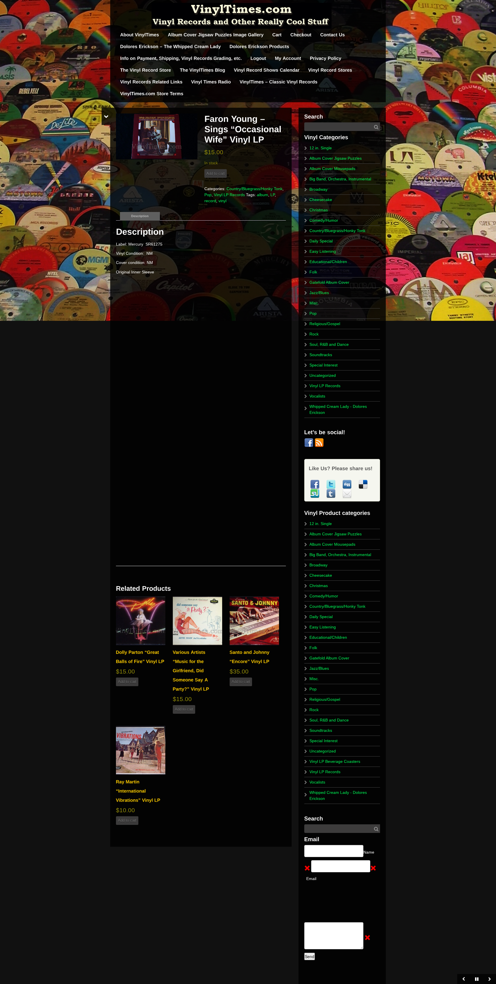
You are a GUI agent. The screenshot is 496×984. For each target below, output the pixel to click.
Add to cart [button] (127, 682)
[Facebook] (309, 442)
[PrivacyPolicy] (326, 58)
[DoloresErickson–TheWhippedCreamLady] (170, 47)
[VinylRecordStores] (330, 70)
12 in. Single (320, 148)
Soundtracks (320, 354)
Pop (208, 194)
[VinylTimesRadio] (211, 82)
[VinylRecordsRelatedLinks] (151, 82)
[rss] (319, 442)
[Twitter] (331, 484)
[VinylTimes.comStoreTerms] (152, 94)
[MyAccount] (288, 58)
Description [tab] (140, 216)
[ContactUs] (332, 35)
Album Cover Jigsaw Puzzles (335, 158)
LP (272, 194)
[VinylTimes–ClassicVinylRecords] (278, 82)
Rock (314, 334)
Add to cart (215, 173)
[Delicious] (363, 484)
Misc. (314, 303)
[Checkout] (301, 35)
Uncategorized (322, 375)
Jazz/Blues (319, 292)
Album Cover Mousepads (332, 168)
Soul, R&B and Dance (329, 344)
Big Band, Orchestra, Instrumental (340, 179)
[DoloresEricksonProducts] (259, 47)
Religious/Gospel (324, 323)
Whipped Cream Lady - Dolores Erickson (338, 409)
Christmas (318, 210)
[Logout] (258, 58)
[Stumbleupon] (315, 493)
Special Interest (323, 365)
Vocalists (317, 396)
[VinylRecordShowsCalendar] (267, 70)
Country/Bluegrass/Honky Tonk (254, 188)
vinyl (222, 200)
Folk (313, 272)
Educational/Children (328, 261)
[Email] (347, 493)
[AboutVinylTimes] (140, 35)
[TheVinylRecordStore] (146, 70)
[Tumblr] (331, 493)
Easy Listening (322, 251)
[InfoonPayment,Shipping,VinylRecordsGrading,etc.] (181, 58)
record (210, 200)
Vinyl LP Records (229, 194)
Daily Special (321, 241)
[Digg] (347, 484)
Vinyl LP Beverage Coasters (334, 761)
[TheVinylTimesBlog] (203, 70)
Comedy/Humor (323, 220)
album (262, 194)
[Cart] (277, 35)
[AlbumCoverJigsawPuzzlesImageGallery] (216, 35)
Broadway (318, 189)
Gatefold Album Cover (329, 282)
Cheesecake (320, 199)
